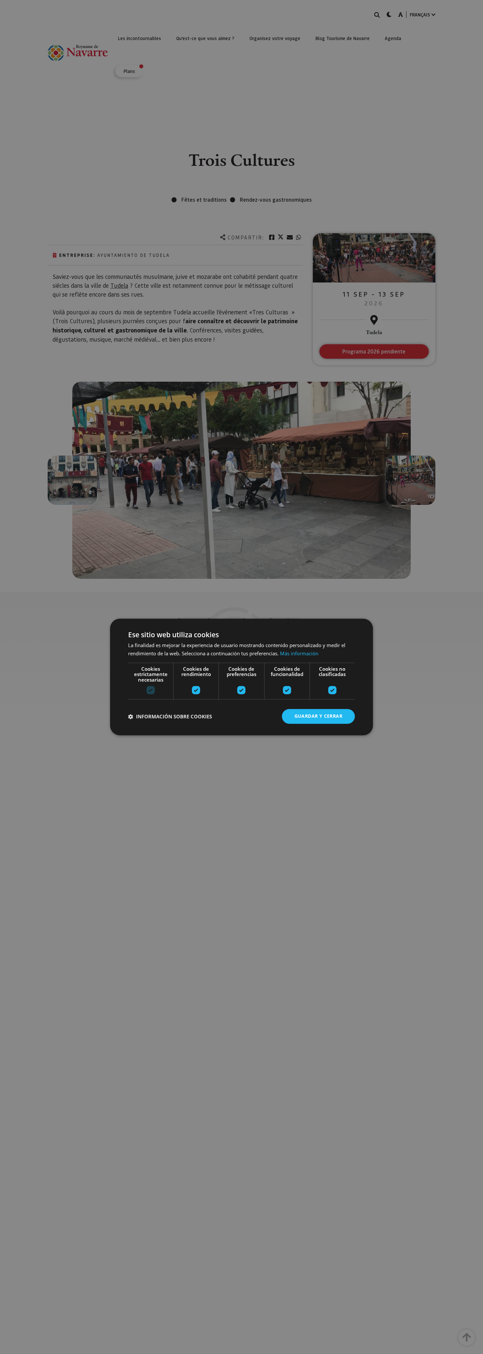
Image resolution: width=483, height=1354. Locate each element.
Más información (299, 653)
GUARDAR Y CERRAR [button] (318, 716)
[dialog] (241, 677)
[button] (170, 716)
